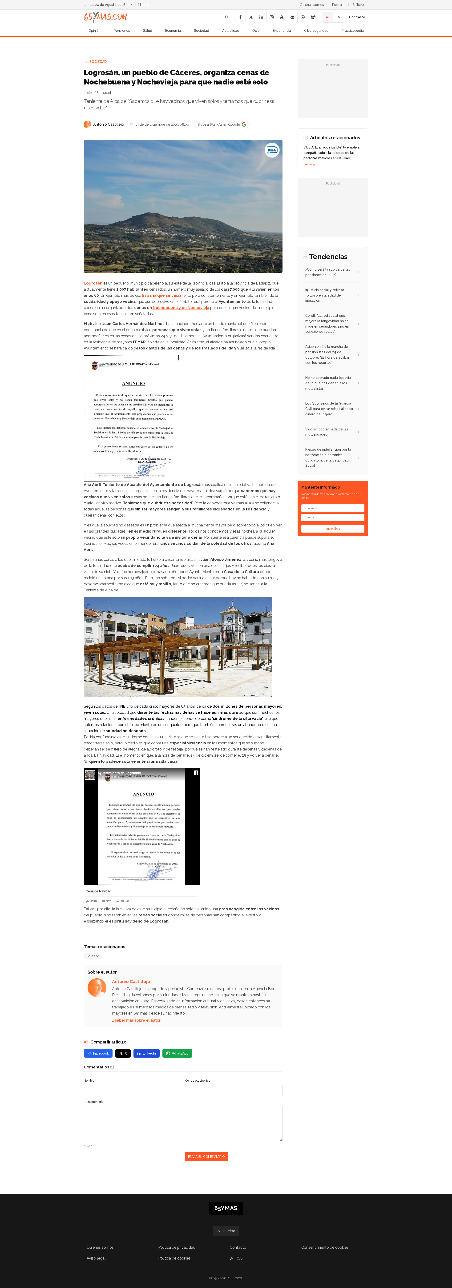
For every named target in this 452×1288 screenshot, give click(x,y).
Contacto (238, 1247)
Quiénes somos (312, 5)
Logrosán (93, 283)
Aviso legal (96, 1258)
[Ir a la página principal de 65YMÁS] (105, 17)
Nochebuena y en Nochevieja (180, 307)
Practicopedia (353, 30)
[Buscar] (226, 17)
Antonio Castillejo (108, 124)
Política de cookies (174, 1258)
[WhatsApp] (302, 17)
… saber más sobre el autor (136, 1020)
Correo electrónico (197, 1080)
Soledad (93, 956)
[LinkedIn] (261, 17)
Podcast (338, 5)
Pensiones (122, 30)
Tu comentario (93, 1101)
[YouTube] (282, 17)
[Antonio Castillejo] (87, 124)
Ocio (256, 30)
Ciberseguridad (316, 30)
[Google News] (313, 17)
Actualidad (230, 30)
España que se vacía (162, 295)
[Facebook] (240, 17)
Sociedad (201, 30)
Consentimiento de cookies (325, 1247)
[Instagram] (271, 17)
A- (327, 17)
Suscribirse (333, 528)
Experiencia (282, 30)
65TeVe (358, 5)
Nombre (89, 1080)
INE (122, 706)
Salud (147, 30)
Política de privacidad (176, 1247)
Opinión (95, 30)
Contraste (357, 17)
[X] (251, 17)
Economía (173, 30)
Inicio (88, 93)
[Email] (292, 17)
